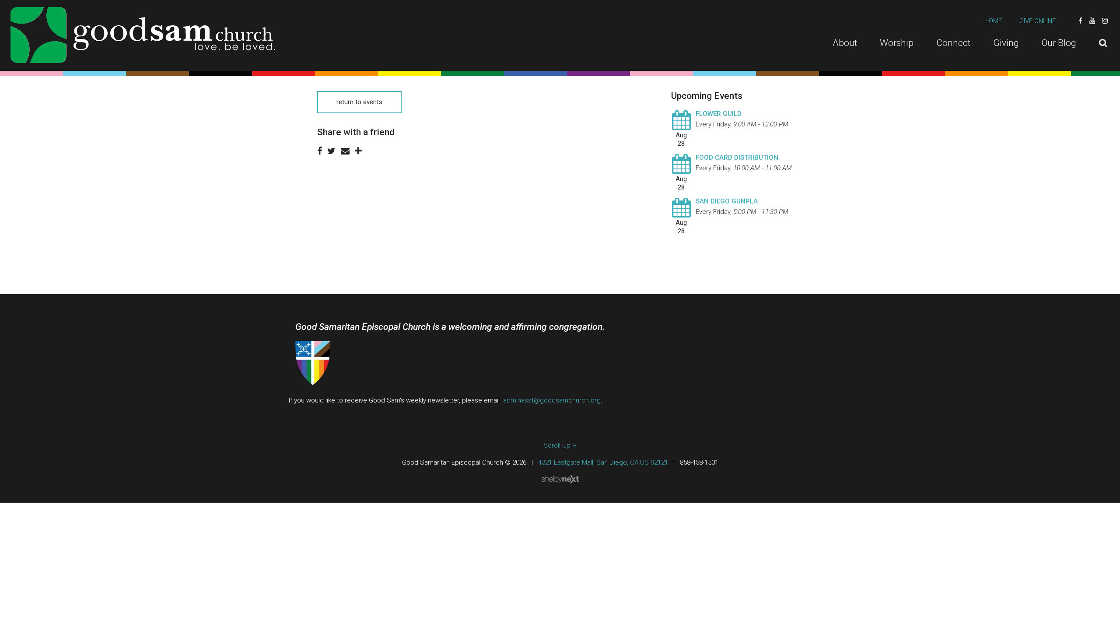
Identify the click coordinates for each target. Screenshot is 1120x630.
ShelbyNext (560, 479)
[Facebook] (1080, 21)
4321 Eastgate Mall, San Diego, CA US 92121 (603, 462)
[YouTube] (1092, 21)
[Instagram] (1105, 21)
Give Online (1037, 21)
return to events (359, 102)
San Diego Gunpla (727, 201)
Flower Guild (719, 114)
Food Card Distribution (737, 157)
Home (993, 21)
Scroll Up (557, 445)
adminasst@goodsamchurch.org (552, 400)
